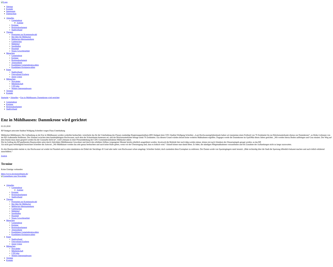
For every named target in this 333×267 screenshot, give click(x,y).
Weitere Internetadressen (21, 88)
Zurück (4, 156)
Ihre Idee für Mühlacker (21, 37)
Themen (9, 32)
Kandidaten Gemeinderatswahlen (25, 65)
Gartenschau (16, 41)
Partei (8, 70)
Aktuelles (10, 18)
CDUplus (15, 86)
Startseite (4, 97)
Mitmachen (10, 79)
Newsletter (15, 81)
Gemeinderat (16, 20)
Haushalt (15, 48)
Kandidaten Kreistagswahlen (23, 67)
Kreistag (14, 25)
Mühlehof (15, 44)
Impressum (10, 11)
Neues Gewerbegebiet (20, 51)
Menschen (10, 53)
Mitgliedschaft (17, 84)
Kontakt (9, 9)
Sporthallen (16, 46)
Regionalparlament (19, 27)
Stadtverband (16, 30)
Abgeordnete (16, 63)
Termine (9, 91)
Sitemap (9, 6)
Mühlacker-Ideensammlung (22, 39)
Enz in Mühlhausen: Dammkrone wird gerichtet (39, 97)
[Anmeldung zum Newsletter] (13, 176)
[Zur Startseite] (4, 2)
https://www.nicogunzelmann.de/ (14, 174)
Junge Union (16, 77)
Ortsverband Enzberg (20, 74)
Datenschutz (11, 14)
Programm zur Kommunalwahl (24, 34)
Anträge (20, 23)
